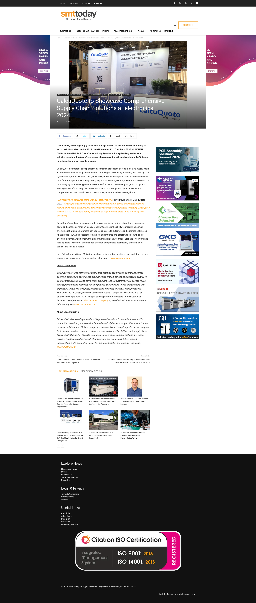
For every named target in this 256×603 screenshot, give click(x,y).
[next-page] (62, 446)
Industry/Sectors (75, 95)
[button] (175, 24)
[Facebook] (175, 3)
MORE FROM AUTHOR (91, 371)
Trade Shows (126, 95)
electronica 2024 (63, 95)
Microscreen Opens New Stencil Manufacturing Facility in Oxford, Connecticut (101, 435)
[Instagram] (180, 3)
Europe (112, 95)
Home (59, 38)
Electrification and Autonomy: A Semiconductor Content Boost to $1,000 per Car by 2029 (129, 361)
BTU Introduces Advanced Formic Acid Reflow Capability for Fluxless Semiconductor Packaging (102, 401)
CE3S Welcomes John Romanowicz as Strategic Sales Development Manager (134, 401)
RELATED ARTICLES (68, 371)
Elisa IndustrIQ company (95, 300)
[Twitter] (191, 3)
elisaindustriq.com (66, 347)
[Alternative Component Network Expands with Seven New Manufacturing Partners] (135, 420)
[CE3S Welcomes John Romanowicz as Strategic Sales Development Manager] (135, 387)
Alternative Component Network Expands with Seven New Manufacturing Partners (133, 435)
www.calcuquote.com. (120, 258)
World (105, 95)
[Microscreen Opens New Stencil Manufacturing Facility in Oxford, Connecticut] (103, 420)
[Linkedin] (186, 3)
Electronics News (70, 38)
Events (118, 95)
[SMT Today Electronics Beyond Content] (79, 15)
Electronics (85, 95)
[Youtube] (197, 3)
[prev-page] (58, 446)
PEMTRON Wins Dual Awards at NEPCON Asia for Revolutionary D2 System (78, 361)
